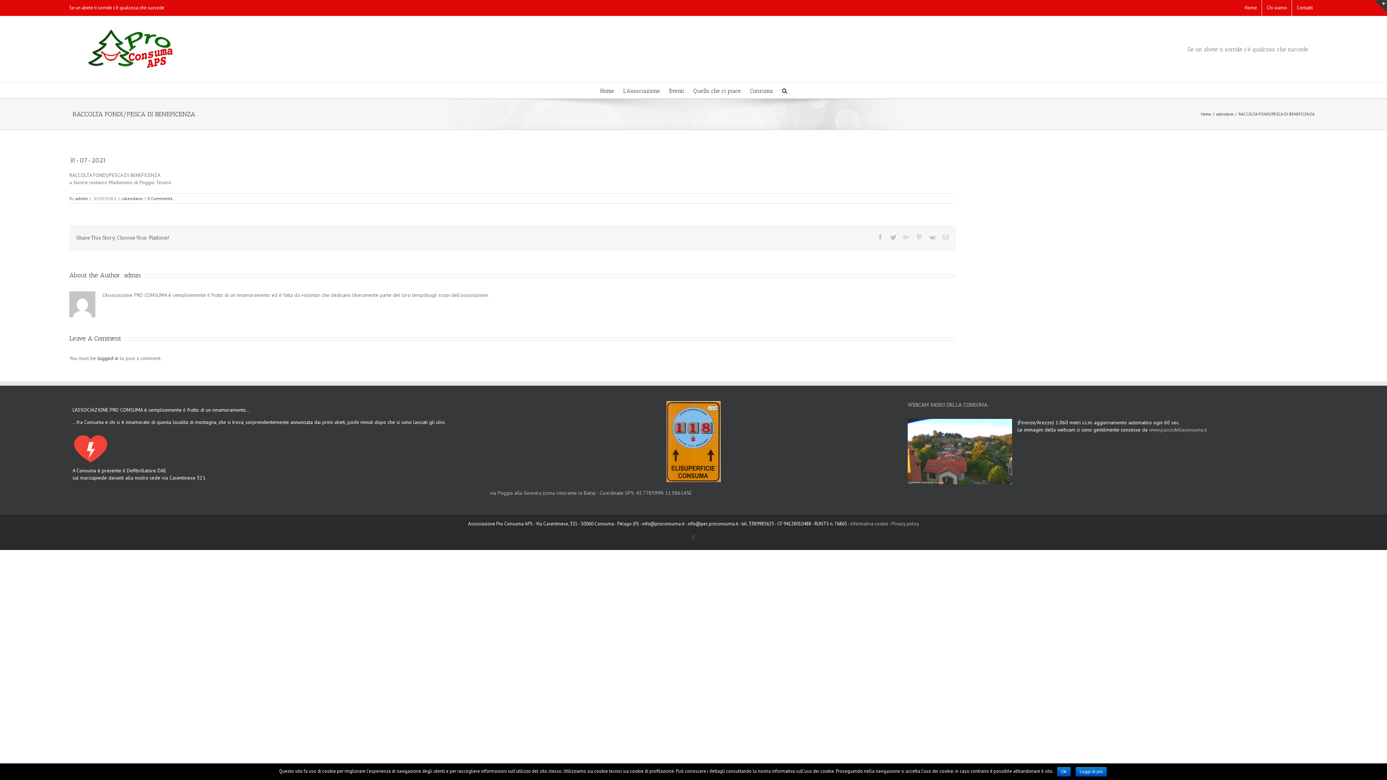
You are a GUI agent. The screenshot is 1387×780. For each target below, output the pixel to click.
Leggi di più (1091, 771)
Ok (1064, 771)
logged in (108, 358)
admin (81, 198)
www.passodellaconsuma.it (1178, 429)
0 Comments (160, 198)
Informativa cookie (869, 524)
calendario (132, 198)
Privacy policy (905, 524)
